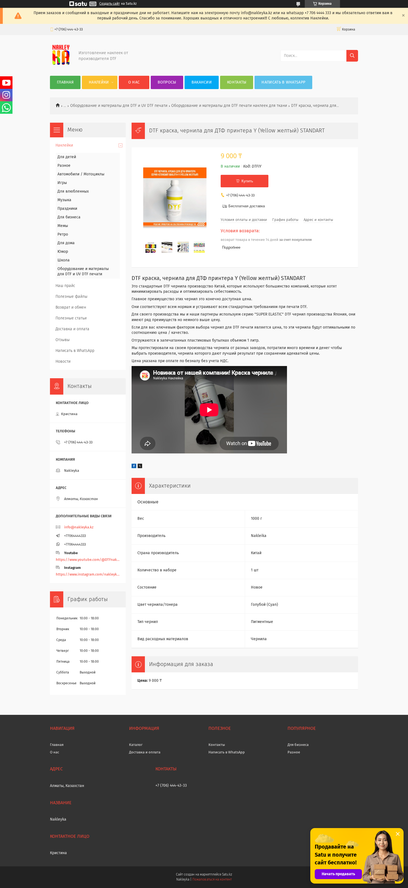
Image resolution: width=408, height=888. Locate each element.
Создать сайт (109, 4)
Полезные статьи (71, 318)
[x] (140, 467)
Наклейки (99, 82)
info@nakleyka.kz (79, 527)
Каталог (136, 745)
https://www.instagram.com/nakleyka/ (88, 574)
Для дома (66, 243)
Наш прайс (65, 286)
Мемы (62, 226)
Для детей (66, 157)
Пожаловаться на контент (211, 879)
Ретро (62, 234)
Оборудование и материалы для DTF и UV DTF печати (118, 106)
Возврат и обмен (71, 307)
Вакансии (202, 82)
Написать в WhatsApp (283, 82)
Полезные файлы (71, 297)
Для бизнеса (68, 217)
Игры (62, 183)
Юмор (62, 252)
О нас (134, 82)
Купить (247, 181)
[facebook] (134, 467)
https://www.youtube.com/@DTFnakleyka (88, 560)
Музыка (64, 200)
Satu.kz (227, 874)
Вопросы (167, 82)
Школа (63, 260)
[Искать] (352, 56)
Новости (63, 362)
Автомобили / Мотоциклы (80, 174)
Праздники (67, 209)
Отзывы (63, 340)
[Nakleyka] (61, 65)
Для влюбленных (73, 191)
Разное (63, 166)
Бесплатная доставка (246, 206)
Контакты (236, 82)
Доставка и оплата (72, 329)
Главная (65, 82)
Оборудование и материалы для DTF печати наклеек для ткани (229, 106)
